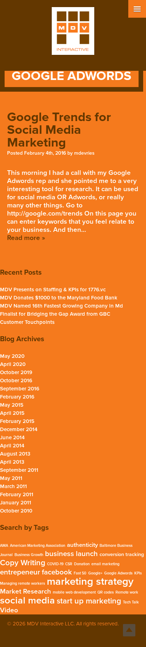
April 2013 (12, 462)
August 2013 (15, 454)
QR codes (105, 592)
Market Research (25, 591)
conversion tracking (122, 554)
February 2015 (17, 421)
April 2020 (13, 364)
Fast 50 (80, 573)
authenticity (82, 545)
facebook (57, 572)
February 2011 (16, 494)
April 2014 (12, 445)
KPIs (138, 573)
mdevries (84, 153)
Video (9, 610)
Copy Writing (22, 562)
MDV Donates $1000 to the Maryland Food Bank (58, 297)
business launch (71, 553)
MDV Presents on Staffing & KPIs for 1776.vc (53, 289)
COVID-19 (55, 564)
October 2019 (16, 372)
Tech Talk (131, 602)
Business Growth (29, 554)
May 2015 (11, 405)
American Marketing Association (37, 545)
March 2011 (13, 486)
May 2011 (11, 478)
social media (27, 600)
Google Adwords (118, 573)
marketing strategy (90, 581)
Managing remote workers (22, 583)
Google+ (95, 573)
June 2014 (12, 437)
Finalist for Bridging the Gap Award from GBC (55, 314)
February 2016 (17, 397)
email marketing (105, 564)
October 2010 (16, 511)
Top (129, 630)
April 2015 (12, 413)
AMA (4, 545)
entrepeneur (20, 572)
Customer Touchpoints (27, 322)
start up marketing (89, 601)
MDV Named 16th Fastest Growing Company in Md (61, 306)
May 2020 (12, 356)
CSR (68, 564)
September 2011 (19, 470)
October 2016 (16, 380)
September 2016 (19, 388)
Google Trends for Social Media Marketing (59, 129)
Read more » (26, 238)
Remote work (127, 592)
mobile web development (74, 592)
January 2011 (15, 502)
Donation (82, 564)
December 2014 (19, 429)
